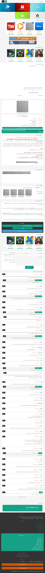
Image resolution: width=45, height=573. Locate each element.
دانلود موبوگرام (39, 542)
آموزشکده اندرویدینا (38, 524)
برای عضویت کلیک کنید (22, 230)
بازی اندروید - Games (28, 125)
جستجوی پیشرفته (39, 526)
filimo (20, 30)
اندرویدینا (41, 130)
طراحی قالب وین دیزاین (22, 564)
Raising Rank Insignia (20, 57)
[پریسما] (37, 16)
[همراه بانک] (7, 7)
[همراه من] (37, 7)
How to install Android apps (37, 549)
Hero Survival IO (11, 57)
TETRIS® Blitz (28, 196)
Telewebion (11, 30)
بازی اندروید (40, 537)
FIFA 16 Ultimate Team (6, 196)
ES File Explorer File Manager (16, 214)
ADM (42, 204)
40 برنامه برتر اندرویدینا (37, 547)
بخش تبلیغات (27, 561)
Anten (30, 30)
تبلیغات (40, 531)
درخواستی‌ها (40, 529)
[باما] (22, 16)
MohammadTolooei (22, 568)
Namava (39, 30)
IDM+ (6, 203)
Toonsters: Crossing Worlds (31, 57)
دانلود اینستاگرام (39, 544)
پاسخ (3, 274)
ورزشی (22, 125)
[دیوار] (22, 7)
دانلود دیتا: (22, 228)
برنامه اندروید (39, 539)
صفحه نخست (39, 523)
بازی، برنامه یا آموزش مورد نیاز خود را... (28, 508)
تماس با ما (40, 528)
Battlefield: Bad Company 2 (14, 196)
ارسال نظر (29, 267)
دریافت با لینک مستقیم (32, 225)
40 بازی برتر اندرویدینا (38, 545)
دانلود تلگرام (39, 540)
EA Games (34, 125)
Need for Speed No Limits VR (21, 196)
